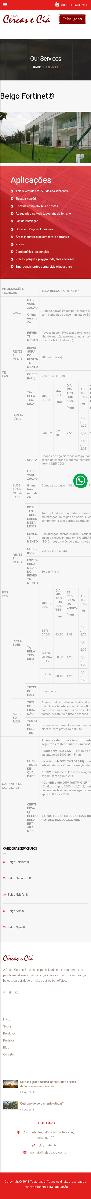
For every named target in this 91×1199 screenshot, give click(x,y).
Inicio (6, 1019)
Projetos (9, 1040)
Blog (6, 1047)
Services (52, 67)
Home (37, 67)
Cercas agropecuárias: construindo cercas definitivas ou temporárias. (48, 1084)
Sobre (7, 1026)
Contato (8, 1054)
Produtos (9, 1033)
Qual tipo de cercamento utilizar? (42, 1103)
